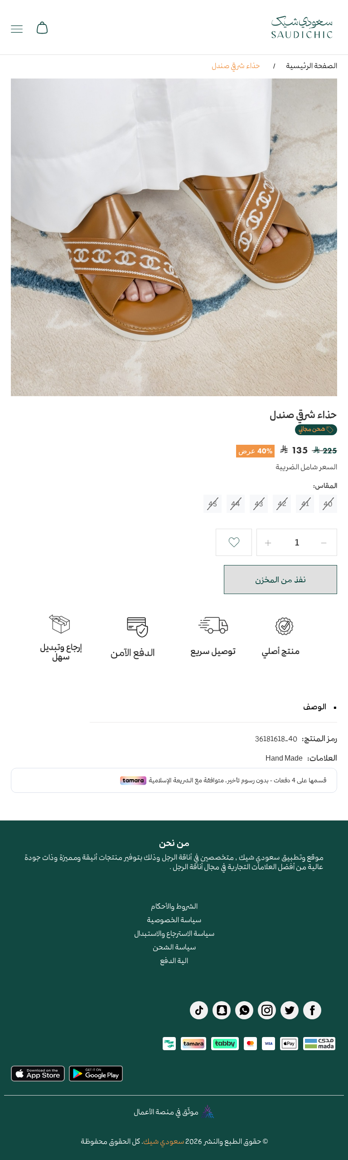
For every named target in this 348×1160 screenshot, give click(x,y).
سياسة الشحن (174, 946)
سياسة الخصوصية (174, 919)
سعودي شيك (163, 1141)
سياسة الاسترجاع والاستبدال (174, 933)
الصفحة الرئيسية (311, 65)
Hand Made (284, 758)
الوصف (314, 706)
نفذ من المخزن (280, 579)
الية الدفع (174, 960)
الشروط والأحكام (174, 905)
